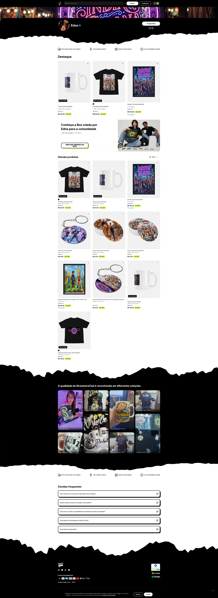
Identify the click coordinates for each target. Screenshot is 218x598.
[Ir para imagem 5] (110, 101)
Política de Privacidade (108, 595)
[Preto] (94, 104)
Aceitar (148, 594)
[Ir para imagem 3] (75, 101)
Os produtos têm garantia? (68, 529)
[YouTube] (69, 570)
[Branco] (59, 104)
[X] (62, 570)
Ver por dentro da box (75, 145)
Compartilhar (151, 23)
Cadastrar (145, 3)
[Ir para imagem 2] (74, 101)
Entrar (132, 3)
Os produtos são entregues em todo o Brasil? (74, 520)
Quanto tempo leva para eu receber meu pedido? (75, 503)
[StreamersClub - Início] (60, 565)
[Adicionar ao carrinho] (88, 63)
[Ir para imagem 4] (109, 101)
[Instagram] (59, 570)
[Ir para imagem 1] (142, 101)
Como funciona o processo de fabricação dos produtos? (78, 494)
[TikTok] (65, 570)
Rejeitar (138, 594)
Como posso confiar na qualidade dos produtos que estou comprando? (82, 511)
